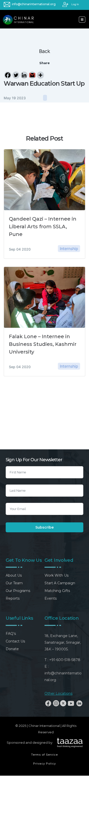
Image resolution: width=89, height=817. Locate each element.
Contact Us (15, 641)
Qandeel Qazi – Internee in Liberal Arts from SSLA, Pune (42, 226)
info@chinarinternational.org (34, 4)
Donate (12, 649)
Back (44, 51)
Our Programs (18, 590)
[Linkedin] (24, 75)
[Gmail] (32, 75)
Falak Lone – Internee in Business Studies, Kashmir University (42, 344)
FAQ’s (11, 633)
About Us (14, 575)
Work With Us (56, 575)
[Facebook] (7, 75)
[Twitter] (16, 75)
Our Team (14, 583)
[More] (40, 75)
